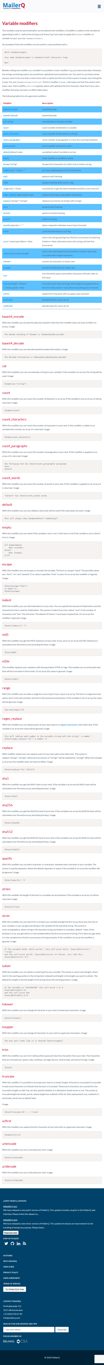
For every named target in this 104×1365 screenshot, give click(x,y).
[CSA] (23, 1341)
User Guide (8, 1267)
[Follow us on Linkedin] (19, 1244)
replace (6, 200)
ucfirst (6, 293)
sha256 (6, 213)
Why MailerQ (10, 1261)
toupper (7, 267)
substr (6, 253)
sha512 (6, 219)
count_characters (11, 133)
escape (6, 164)
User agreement (11, 1278)
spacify (6, 225)
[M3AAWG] (10, 1341)
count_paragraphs (11, 139)
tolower (7, 261)
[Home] (14, 6)
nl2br (5, 182)
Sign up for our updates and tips (20, 1324)
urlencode (8, 299)
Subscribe (61, 1329)
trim (5, 275)
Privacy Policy (10, 1272)
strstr (5, 241)
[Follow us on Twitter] (6, 1244)
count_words (9, 146)
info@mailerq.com (11, 1317)
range (6, 188)
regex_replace (9, 194)
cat (4, 121)
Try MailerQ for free (14, 1289)
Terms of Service (11, 1283)
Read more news (10, 1233)
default (6, 152)
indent (6, 170)
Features (7, 1255)
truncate (7, 283)
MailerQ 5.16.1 (10, 1206)
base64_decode (10, 115)
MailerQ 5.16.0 (10, 1220)
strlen (6, 231)
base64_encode (10, 109)
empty (6, 158)
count (6, 127)
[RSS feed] (24, 1244)
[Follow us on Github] (13, 1244)
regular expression (68, 724)
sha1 (5, 207)
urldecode (8, 305)
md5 (5, 176)
